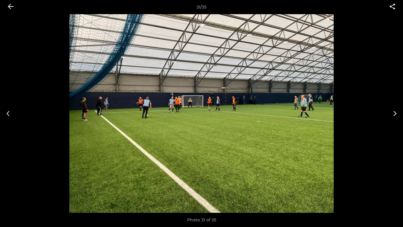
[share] (392, 7)
